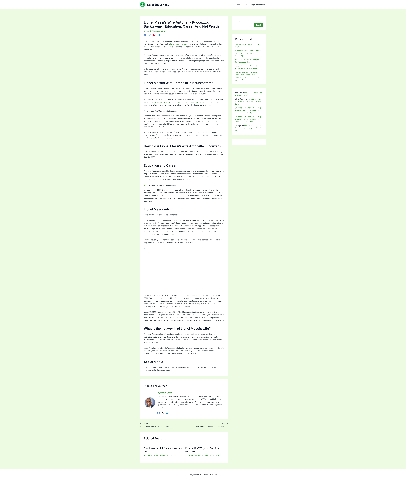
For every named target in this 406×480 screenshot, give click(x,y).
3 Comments (148, 455)
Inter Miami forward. (178, 44)
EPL (246, 5)
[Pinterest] (154, 35)
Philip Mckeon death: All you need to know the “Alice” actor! (248, 110)
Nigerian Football (258, 5)
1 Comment (189, 455)
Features (197, 455)
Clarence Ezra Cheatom (244, 108)
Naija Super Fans (158, 4)
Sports (238, 5)
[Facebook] (145, 35)
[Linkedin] (159, 35)
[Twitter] (150, 35)
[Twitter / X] (163, 412)
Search (237, 21)
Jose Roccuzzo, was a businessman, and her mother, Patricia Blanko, (180, 102)
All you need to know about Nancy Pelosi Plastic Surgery (248, 101)
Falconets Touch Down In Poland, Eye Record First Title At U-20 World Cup (248, 53)
